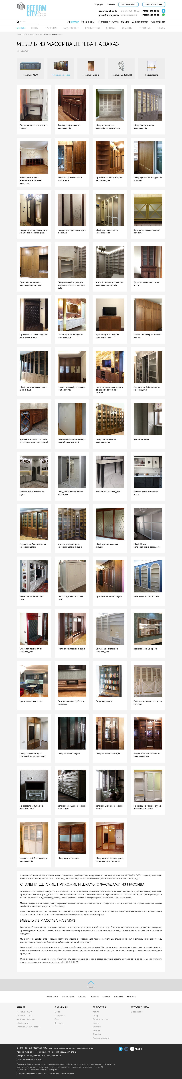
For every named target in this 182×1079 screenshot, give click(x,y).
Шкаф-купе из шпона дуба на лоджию (148, 179)
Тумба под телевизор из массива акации (107, 336)
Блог (57, 1019)
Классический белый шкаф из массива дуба (34, 859)
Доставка (118, 997)
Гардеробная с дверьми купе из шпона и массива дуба (33, 231)
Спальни (127, 28)
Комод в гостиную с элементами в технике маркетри (30, 180)
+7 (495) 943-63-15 (150, 11)
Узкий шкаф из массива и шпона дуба (70, 179)
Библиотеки (92, 28)
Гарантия (97, 1034)
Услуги (96, 1012)
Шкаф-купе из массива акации (107, 545)
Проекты (82, 997)
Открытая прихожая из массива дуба (31, 650)
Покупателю (99, 1007)
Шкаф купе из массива (69, 858)
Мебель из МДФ (24, 1012)
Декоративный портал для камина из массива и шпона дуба (71, 285)
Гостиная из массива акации (71, 649)
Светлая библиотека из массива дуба (107, 650)
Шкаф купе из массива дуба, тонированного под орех (109, 859)
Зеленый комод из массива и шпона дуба (72, 807)
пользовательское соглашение (60, 1073)
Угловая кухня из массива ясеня (146, 493)
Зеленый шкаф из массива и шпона (109, 807)
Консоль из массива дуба (108, 492)
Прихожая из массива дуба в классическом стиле (147, 807)
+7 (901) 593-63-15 (150, 15)
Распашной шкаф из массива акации (147, 336)
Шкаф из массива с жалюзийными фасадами (108, 126)
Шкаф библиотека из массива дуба (144, 126)
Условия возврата (101, 1038)
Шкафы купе (22, 1023)
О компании (52, 997)
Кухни (35, 28)
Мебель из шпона (25, 1015)
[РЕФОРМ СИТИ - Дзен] (136, 1048)
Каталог (29, 35)
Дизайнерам (68, 997)
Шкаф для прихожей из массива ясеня (107, 231)
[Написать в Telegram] (163, 11)
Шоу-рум (98, 4)
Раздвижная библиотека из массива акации (147, 755)
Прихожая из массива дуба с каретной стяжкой (33, 336)
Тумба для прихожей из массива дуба (69, 126)
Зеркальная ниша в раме (145, 649)
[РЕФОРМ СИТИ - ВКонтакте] (126, 1048)
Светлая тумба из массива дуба (70, 597)
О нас (57, 1012)
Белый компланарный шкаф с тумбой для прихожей (72, 440)
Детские (111, 28)
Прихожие (51, 28)
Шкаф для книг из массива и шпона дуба (33, 388)
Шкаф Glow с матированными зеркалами (147, 545)
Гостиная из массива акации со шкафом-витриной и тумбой (109, 390)
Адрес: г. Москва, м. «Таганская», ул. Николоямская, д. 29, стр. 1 (46, 1052)
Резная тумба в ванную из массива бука (70, 336)
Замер (95, 1015)
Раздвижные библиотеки (28, 1027)
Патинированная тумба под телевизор (71, 702)
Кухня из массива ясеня (31, 701)
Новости (94, 997)
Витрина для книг (104, 701)
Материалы (60, 1015)
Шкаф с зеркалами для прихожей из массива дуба (33, 755)
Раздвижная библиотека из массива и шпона (33, 545)
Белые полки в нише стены (146, 596)
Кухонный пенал (141, 439)
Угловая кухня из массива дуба (32, 493)
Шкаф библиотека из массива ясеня (106, 440)
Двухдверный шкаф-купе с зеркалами (70, 493)
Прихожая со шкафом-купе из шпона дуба (109, 179)
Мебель (21, 28)
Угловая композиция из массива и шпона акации (70, 545)
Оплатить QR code (108, 11)
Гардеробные (71, 28)
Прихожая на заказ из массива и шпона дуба (30, 283)
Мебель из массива (26, 1019)
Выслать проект (128, 4)
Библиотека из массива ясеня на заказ (148, 702)
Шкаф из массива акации (108, 753)
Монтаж (96, 1030)
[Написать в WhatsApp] (163, 14)
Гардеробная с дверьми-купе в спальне (72, 231)
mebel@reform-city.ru (109, 15)
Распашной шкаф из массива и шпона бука (72, 388)
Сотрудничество (140, 1007)
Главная (20, 35)
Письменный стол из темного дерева (34, 126)
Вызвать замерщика (153, 4)
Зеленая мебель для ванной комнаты (147, 231)
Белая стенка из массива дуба (31, 597)
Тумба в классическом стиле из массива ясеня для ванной (34, 440)
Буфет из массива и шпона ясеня (146, 283)
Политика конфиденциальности (31, 1073)
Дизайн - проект (100, 1019)
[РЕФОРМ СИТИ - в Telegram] (121, 1048)
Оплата (106, 997)
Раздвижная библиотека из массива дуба (147, 388)
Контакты (110, 4)
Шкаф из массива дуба (69, 753)
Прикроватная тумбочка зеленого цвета (31, 807)
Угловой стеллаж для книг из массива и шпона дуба (109, 283)
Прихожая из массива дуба (109, 596)
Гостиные (145, 28)
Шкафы (161, 28)
